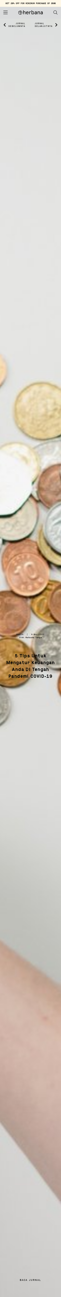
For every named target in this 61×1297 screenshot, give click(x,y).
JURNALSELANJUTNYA (44, 24)
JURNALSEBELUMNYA (16, 24)
